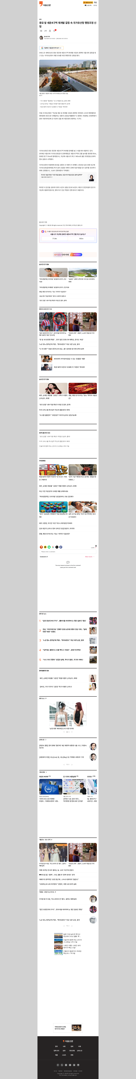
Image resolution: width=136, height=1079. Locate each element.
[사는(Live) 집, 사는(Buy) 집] (93, 757)
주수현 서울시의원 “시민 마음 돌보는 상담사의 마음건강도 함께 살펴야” (61, 175)
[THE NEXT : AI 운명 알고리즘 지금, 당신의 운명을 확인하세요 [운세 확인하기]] (68, 254)
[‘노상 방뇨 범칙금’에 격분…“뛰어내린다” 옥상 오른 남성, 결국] (93, 920)
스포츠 (64, 1055)
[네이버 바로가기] (74, 1065)
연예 (72, 1055)
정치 (56, 1046)
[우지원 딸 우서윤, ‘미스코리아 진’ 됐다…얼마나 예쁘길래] (93, 899)
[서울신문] (45, 3)
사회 (64, 1046)
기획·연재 (42, 772)
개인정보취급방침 (68, 1071)
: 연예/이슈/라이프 (46, 892)
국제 (79, 1046)
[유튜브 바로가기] (66, 1065)
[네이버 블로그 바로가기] (78, 1065)
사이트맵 (75, 1071)
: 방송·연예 (44, 840)
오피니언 (41, 740)
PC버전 (80, 1071)
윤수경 (45, 36)
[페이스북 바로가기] (57, 1065)
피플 (56, 1055)
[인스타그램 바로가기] (70, 1065)
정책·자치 (56, 1051)
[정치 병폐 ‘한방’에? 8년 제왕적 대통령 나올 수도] (93, 746)
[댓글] (54, 31)
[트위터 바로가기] (61, 1065)
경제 (72, 1046)
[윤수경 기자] (41, 38)
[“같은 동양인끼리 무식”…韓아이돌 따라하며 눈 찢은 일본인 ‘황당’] (93, 909)
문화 (40, 19)
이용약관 (60, 1071)
